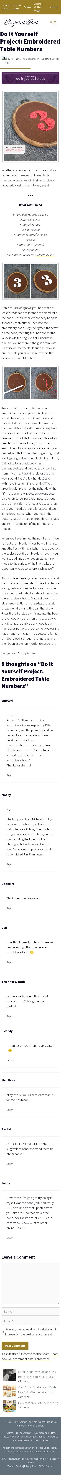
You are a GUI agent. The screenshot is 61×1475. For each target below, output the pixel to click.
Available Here (45, 255)
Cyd (4, 928)
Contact (50, 1466)
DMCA (42, 1466)
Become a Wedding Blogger (38, 7)
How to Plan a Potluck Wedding (38, 1403)
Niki (13, 58)
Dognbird (8, 884)
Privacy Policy (31, 1466)
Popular (27, 7)
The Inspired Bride (13, 1432)
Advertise (54, 7)
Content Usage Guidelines (33, 1436)
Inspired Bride (21, 22)
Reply (9, 775)
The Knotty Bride (13, 982)
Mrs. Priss (8, 1080)
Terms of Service (15, 1466)
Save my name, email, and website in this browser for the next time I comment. (31, 1331)
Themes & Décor (30, 58)
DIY (18, 58)
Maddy (6, 795)
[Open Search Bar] (51, 22)
